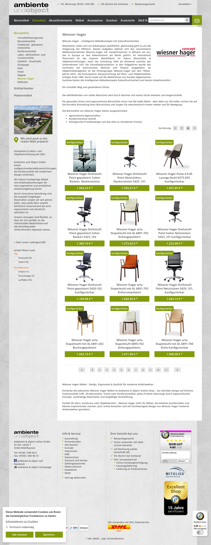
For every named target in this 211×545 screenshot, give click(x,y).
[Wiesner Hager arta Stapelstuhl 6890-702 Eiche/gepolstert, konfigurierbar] (129, 322)
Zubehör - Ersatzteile (29, 61)
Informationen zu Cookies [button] (22, 521)
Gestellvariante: (21, 267)
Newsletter (71, 469)
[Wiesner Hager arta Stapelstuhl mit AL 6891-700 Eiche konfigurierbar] (174, 322)
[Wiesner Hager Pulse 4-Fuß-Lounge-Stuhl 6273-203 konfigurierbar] (174, 156)
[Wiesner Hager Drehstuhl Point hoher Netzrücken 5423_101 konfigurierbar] (174, 211)
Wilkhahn (22, 82)
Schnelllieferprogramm (30, 37)
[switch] (200, 532)
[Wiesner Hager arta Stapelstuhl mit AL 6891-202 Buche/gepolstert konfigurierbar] (85, 322)
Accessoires (95, 20)
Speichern (49, 534)
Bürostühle (21, 33)
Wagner (21, 75)
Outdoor (111, 20)
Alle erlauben (19, 534)
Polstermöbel (23, 95)
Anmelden (185, 4)
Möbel (79, 20)
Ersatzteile (128, 20)
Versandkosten (115, 538)
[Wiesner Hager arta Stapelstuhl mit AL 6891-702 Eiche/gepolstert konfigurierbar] (129, 211)
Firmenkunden (73, 441)
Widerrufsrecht (73, 466)
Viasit (20, 71)
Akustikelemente (60, 20)
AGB (67, 454)
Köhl (20, 68)
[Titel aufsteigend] (181, 128)
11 (166, 369)
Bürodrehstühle (26, 41)
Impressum (71, 451)
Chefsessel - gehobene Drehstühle (30, 46)
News (68, 472)
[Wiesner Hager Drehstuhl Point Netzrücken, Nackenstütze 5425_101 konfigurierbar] (129, 156)
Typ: (16, 253)
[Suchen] (187, 20)
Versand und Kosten (76, 460)
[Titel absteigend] (175, 128)
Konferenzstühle (26, 51)
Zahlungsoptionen (75, 463)
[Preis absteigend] (188, 128)
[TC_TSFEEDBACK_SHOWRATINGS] (175, 446)
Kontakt (69, 447)
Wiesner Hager (25, 78)
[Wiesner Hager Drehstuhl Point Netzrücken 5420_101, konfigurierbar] (174, 267)
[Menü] (206, 512)
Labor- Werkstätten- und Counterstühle (31, 56)
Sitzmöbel (39, 20)
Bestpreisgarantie (145, 4)
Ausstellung (71, 438)
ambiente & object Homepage (34, 467)
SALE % (143, 20)
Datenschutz (72, 457)
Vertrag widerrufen (75, 477)
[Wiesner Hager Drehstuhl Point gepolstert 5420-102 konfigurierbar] (85, 267)
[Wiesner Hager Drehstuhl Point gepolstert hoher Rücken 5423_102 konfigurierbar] (85, 211)
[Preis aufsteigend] (194, 128)
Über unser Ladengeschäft (31, 242)
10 (158, 369)
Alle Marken (71, 444)
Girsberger (23, 64)
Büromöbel (21, 20)
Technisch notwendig (21, 527)
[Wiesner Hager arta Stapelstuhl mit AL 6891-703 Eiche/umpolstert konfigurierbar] (129, 267)
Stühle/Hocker (23, 88)
